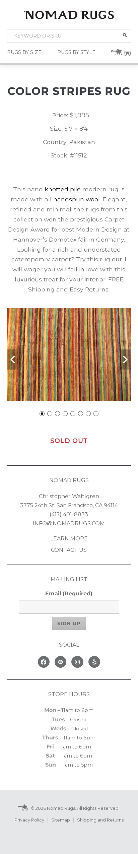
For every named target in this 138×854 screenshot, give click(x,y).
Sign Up (69, 623)
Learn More (69, 538)
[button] (125, 35)
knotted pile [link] (63, 189)
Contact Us (69, 550)
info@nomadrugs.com (69, 523)
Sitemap (60, 820)
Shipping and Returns (100, 820)
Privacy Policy (29, 820)
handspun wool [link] (76, 199)
